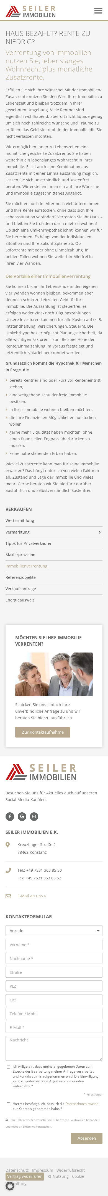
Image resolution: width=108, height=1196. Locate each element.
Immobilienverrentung (26, 566)
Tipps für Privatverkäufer (29, 543)
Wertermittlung (20, 520)
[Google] (22, 816)
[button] (98, 10)
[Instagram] (34, 816)
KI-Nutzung (58, 1176)
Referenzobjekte (21, 577)
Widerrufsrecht (70, 1170)
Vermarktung (18, 532)
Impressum (42, 1170)
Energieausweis (20, 600)
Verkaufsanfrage (21, 589)
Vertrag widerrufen (25, 1176)
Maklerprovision (20, 555)
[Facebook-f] (10, 816)
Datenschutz (17, 1170)
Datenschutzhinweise (81, 1103)
